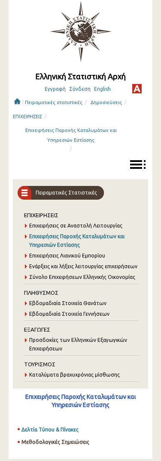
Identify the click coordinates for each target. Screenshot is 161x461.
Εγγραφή (55, 89)
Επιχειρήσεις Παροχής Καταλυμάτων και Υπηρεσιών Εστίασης (71, 135)
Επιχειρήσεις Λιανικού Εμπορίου (67, 255)
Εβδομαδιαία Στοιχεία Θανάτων (67, 303)
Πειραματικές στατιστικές (53, 102)
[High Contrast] (137, 88)
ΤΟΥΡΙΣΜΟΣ (39, 364)
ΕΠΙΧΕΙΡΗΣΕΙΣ (27, 116)
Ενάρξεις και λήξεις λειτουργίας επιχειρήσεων (83, 266)
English (102, 89)
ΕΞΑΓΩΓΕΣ (37, 329)
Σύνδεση (80, 89)
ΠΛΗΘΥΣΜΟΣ (41, 293)
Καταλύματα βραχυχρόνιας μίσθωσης (74, 374)
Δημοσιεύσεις (106, 102)
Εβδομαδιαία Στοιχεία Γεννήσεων (69, 314)
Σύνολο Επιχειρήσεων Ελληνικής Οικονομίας (82, 277)
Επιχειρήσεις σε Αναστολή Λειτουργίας (75, 225)
